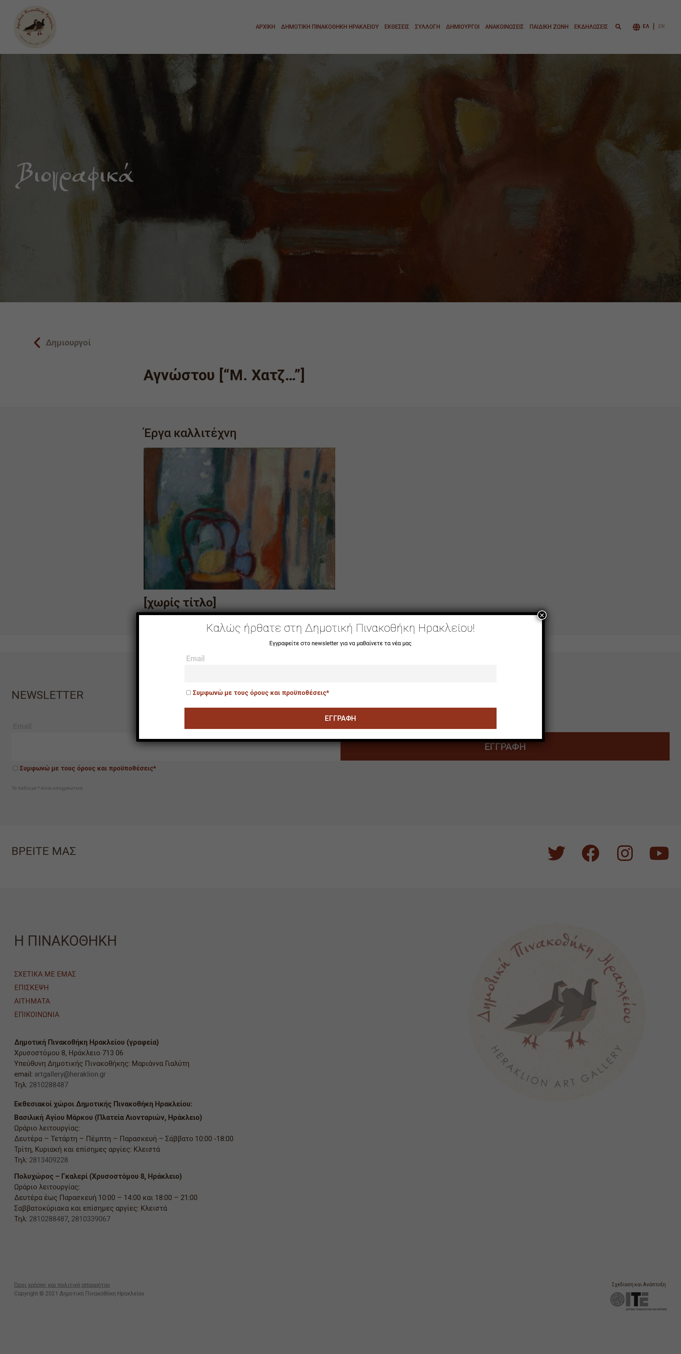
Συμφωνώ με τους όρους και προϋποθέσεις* (261, 692)
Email (195, 658)
